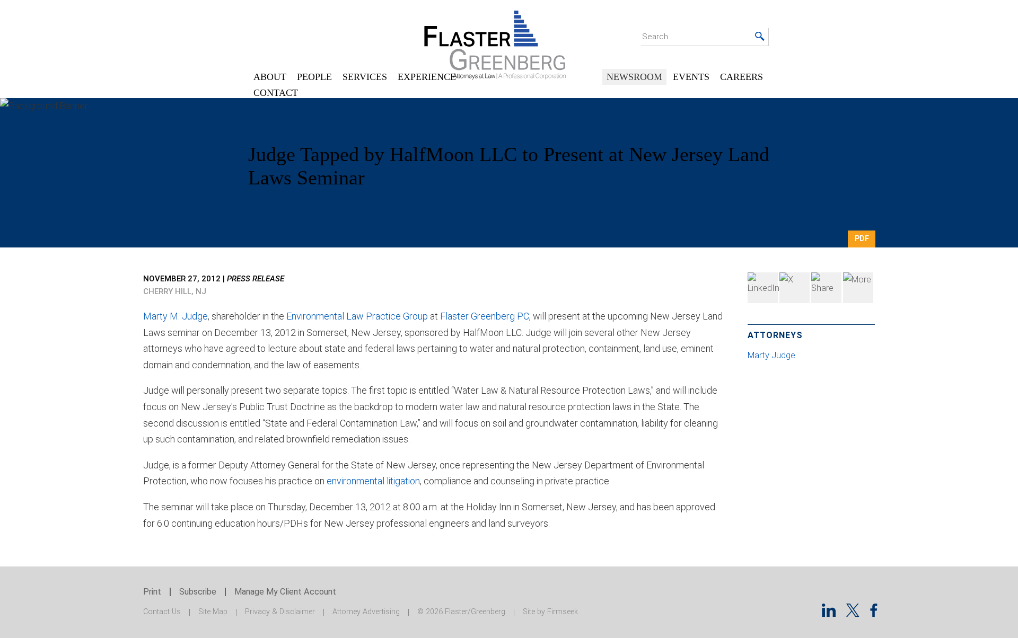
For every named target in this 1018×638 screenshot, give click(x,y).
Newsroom (634, 77)
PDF (862, 238)
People (314, 77)
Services (365, 77)
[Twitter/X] (852, 613)
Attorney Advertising (366, 611)
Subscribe (197, 592)
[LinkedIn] (763, 287)
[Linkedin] (829, 613)
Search (655, 36)
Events (691, 77)
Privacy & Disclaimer (280, 611)
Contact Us (162, 611)
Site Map (212, 611)
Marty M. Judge (175, 316)
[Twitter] (794, 287)
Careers (741, 77)
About (269, 77)
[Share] (858, 287)
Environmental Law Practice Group (357, 316)
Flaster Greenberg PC (484, 316)
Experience (427, 77)
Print (152, 592)
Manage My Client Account (285, 592)
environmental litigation (373, 480)
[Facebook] (826, 287)
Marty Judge (772, 355)
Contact (275, 92)
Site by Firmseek (550, 611)
